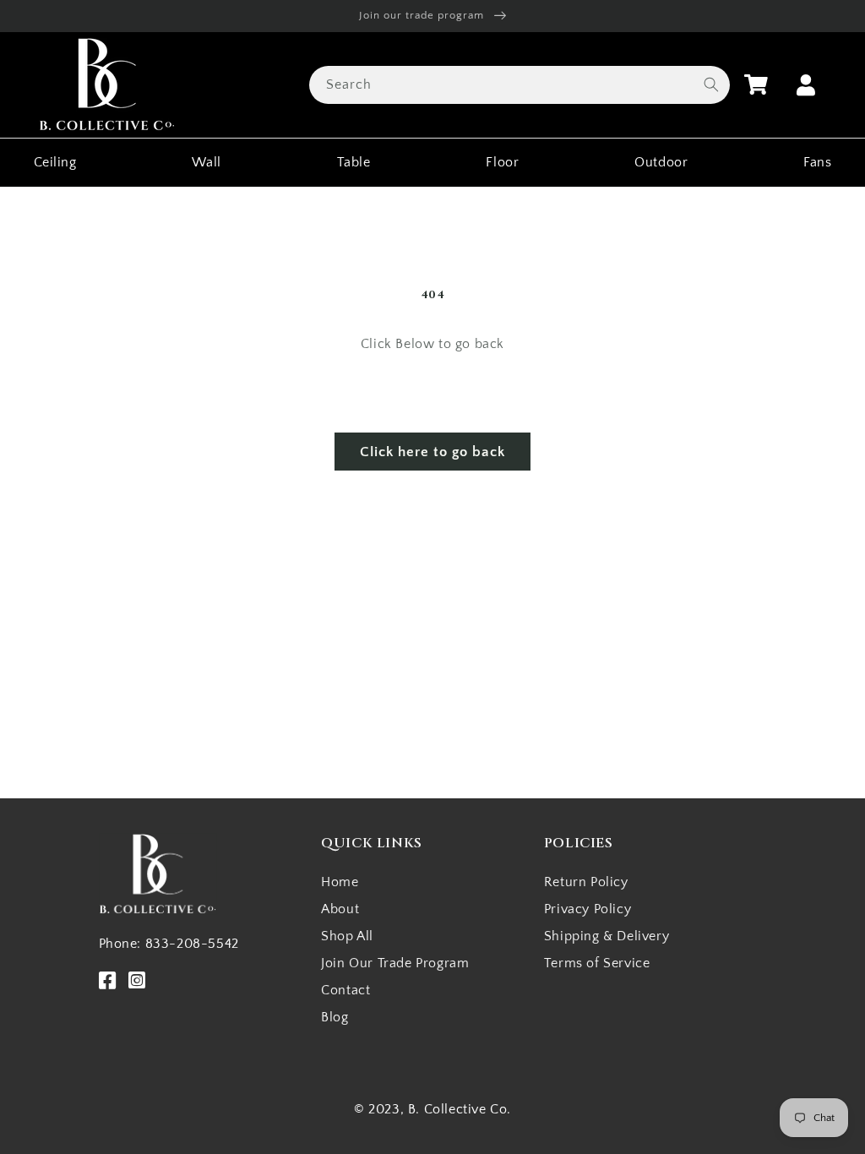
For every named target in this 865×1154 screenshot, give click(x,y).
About (340, 909)
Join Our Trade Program (395, 963)
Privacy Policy (587, 909)
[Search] (711, 84)
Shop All (347, 936)
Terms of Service (597, 963)
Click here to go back (432, 452)
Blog (334, 1017)
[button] (756, 84)
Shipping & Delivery (606, 936)
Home (339, 882)
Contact (345, 990)
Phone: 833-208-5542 (169, 943)
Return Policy (586, 882)
